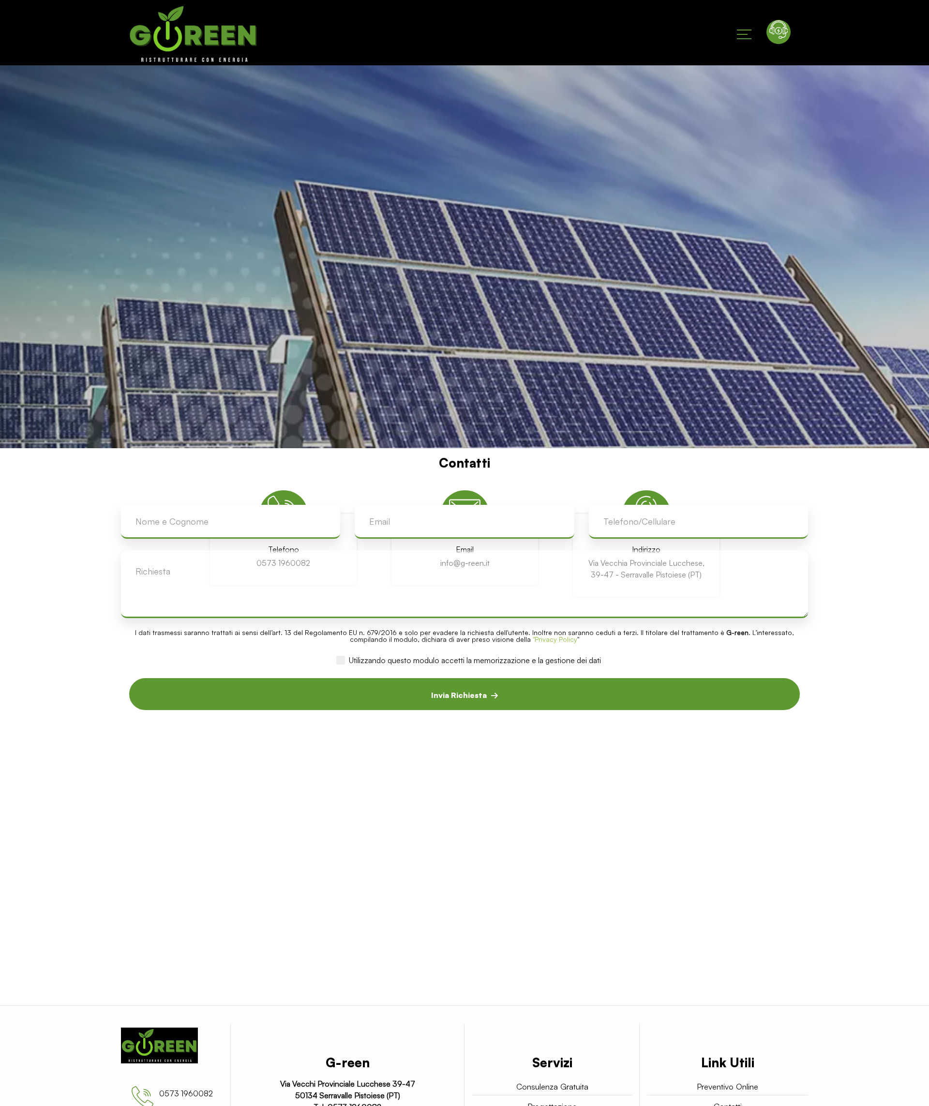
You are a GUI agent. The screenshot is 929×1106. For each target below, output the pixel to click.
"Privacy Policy (555, 639)
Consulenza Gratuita (552, 1086)
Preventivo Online (728, 1086)
